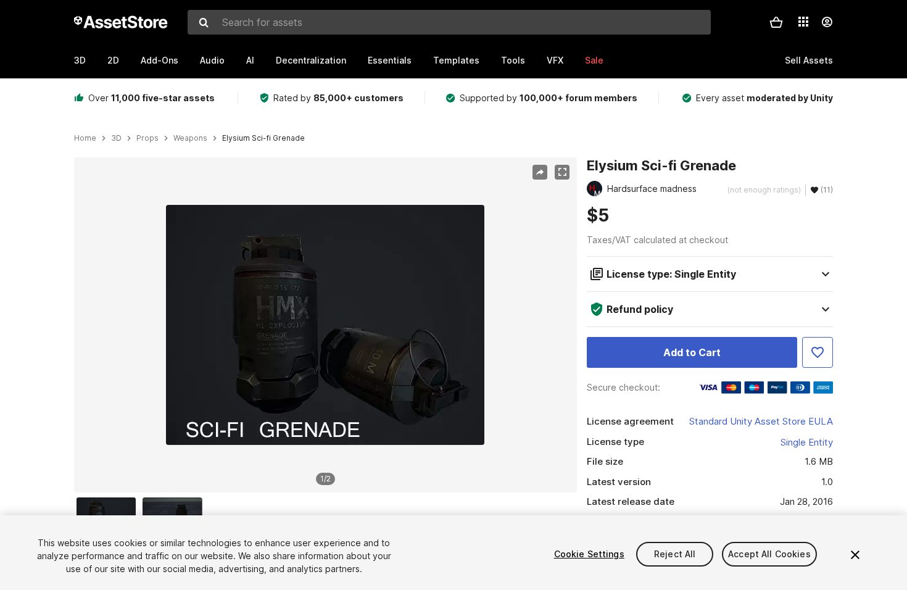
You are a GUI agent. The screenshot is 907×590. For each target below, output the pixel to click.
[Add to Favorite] (817, 352)
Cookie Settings (589, 554)
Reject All (674, 554)
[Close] (855, 554)
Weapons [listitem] (190, 138)
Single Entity (807, 442)
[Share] (539, 172)
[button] (776, 22)
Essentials (390, 60)
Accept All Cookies (769, 554)
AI (250, 60)
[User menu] (827, 22)
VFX (555, 60)
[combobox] (449, 22)
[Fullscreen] (562, 172)
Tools (513, 60)
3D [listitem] (116, 138)
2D (113, 60)
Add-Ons (159, 60)
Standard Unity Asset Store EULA (761, 421)
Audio (212, 60)
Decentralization (311, 60)
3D (80, 60)
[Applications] (803, 21)
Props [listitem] (147, 138)
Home (85, 138)
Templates (456, 60)
